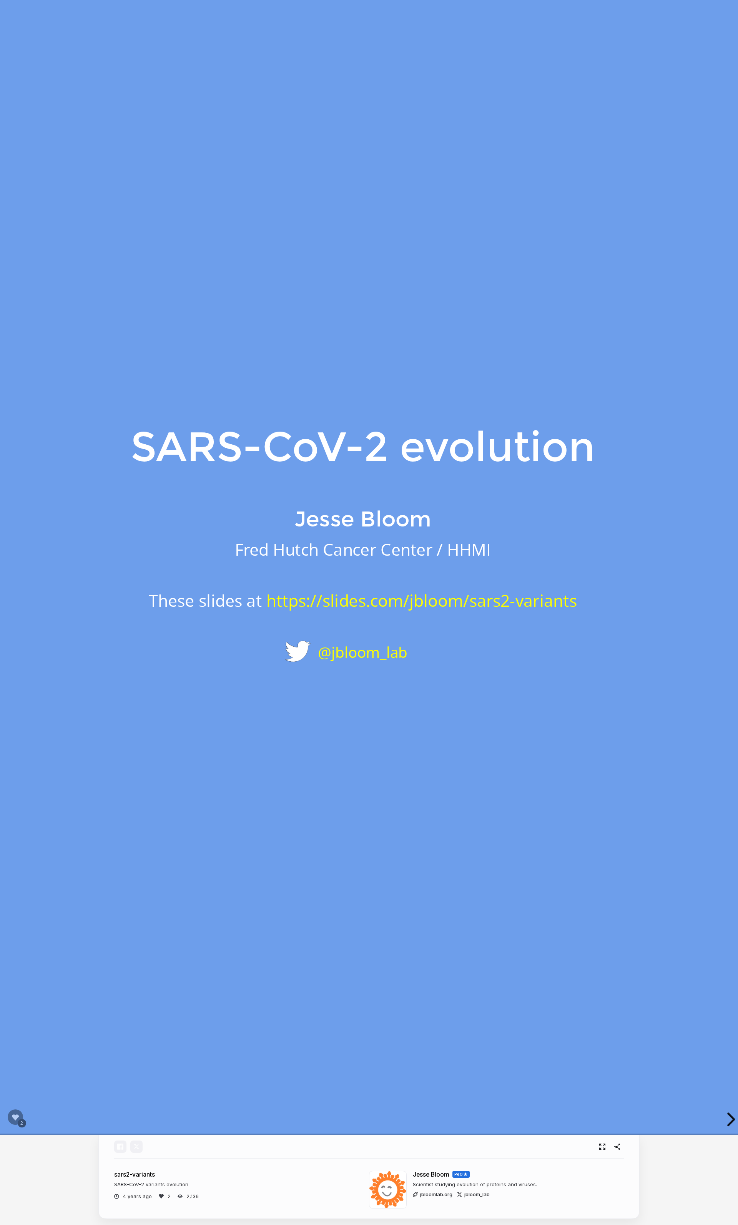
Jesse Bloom (431, 1174)
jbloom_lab (477, 1194)
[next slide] (726, 1119)
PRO (458, 1174)
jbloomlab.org (436, 1194)
